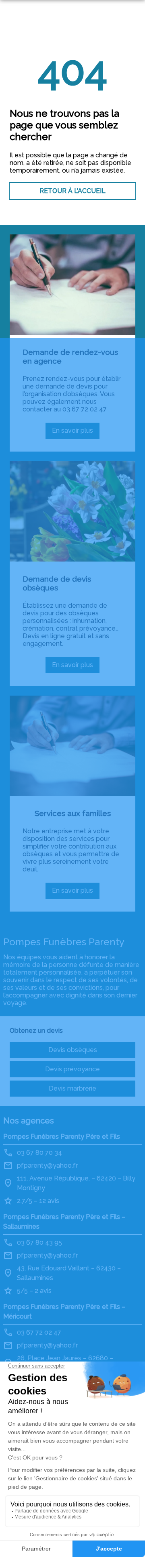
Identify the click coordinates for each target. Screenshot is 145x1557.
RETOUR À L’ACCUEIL (72, 191)
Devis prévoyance (72, 1069)
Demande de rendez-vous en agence (70, 356)
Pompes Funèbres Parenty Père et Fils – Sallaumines (64, 1221)
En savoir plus (75, 433)
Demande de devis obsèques (57, 583)
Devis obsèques (72, 1050)
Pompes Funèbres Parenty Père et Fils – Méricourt (64, 1311)
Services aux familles (73, 813)
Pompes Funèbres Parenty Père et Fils (61, 1136)
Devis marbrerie (72, 1088)
